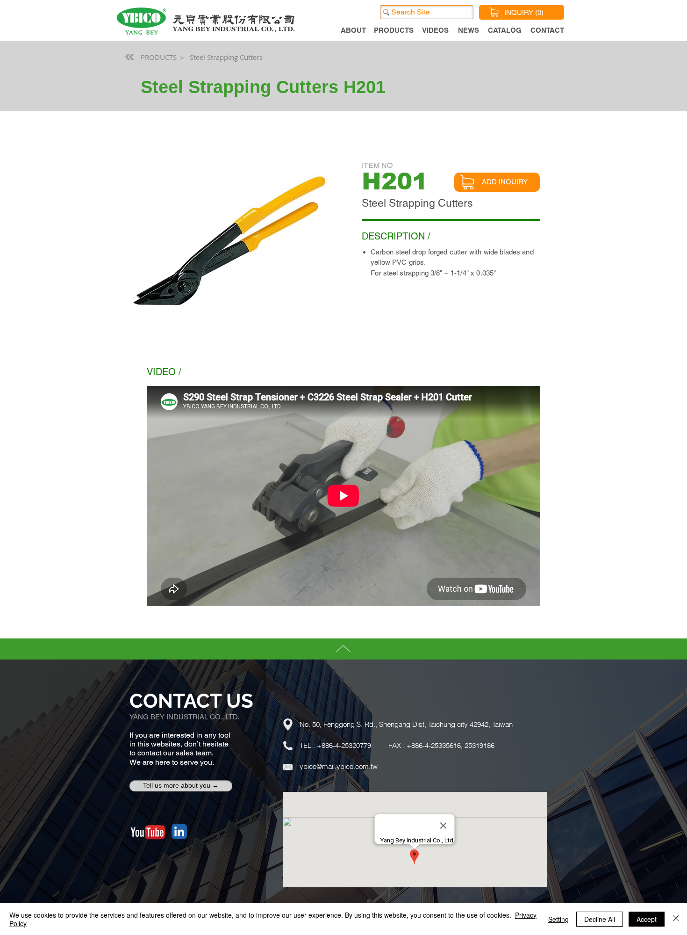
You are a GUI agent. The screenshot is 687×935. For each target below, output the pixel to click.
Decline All (599, 919)
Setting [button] (558, 919)
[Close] (675, 919)
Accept (647, 919)
